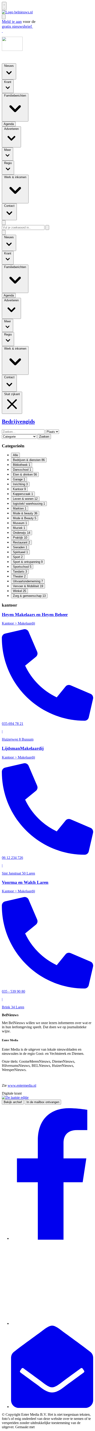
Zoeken (44, 436)
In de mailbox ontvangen (43, 1102)
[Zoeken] (47, 227)
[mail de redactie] (52, 1407)
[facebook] (52, 1238)
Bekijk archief (13, 1102)
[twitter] (52, 1323)
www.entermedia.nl (22, 1085)
